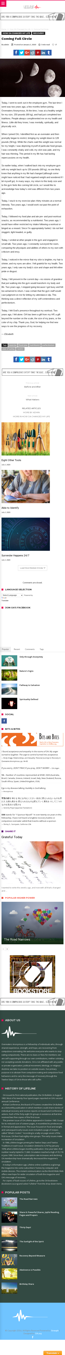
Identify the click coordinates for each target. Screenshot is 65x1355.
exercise (12, 345)
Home (4, 29)
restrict (20, 349)
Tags (42, 649)
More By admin (31, 412)
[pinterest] (38, 52)
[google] (27, 52)
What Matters (32, 398)
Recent (17, 649)
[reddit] (32, 52)
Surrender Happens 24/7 (15, 555)
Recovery (38, 33)
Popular (5, 649)
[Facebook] (4, 721)
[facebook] (16, 52)
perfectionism (48, 345)
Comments (30, 649)
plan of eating (9, 349)
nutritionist (35, 345)
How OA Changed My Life (20, 29)
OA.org (38, 1333)
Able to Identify (10, 507)
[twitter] (21, 52)
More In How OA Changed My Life (31, 416)
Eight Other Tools (11, 460)
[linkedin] (43, 52)
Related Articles (31, 408)
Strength (55, 1330)
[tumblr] (49, 52)
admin (6, 44)
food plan (23, 345)
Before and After (32, 385)
